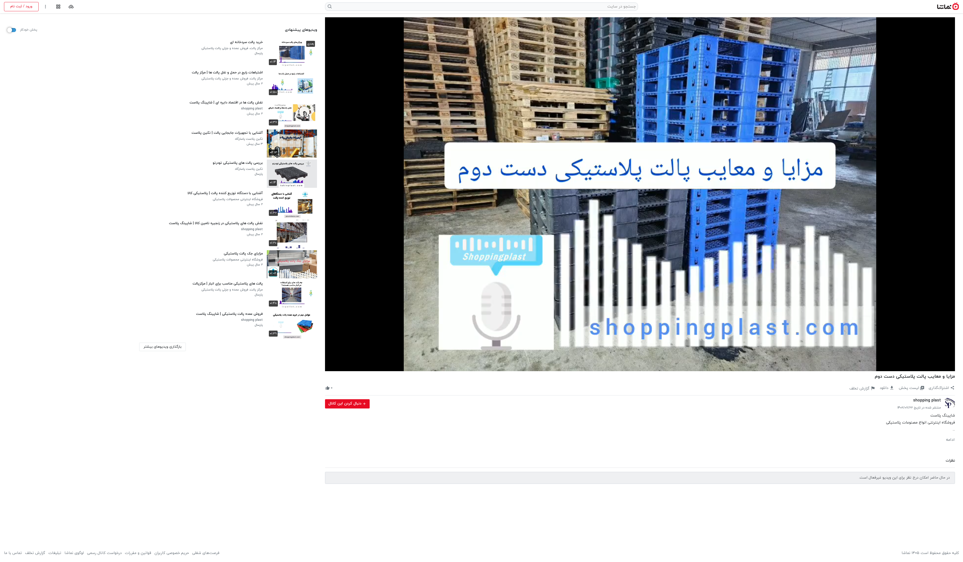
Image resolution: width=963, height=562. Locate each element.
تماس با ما (13, 553)
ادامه (950, 439)
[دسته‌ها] (58, 6)
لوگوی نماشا (74, 553)
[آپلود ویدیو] (71, 6)
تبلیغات (54, 553)
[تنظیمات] (45, 6)
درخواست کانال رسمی (104, 553)
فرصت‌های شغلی (205, 553)
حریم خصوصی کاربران (171, 553)
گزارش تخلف (35, 553)
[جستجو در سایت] (330, 7)
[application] (640, 194)
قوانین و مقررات (138, 553)
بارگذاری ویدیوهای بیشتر (162, 346)
